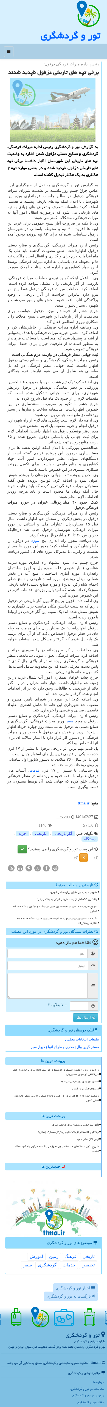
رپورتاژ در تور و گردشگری (88, 1395)
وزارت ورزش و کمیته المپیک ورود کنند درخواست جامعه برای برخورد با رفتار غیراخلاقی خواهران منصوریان (56, 1072)
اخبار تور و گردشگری (73, 1288)
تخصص (88, 1265)
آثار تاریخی (63, 834)
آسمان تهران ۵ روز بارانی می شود (80, 1081)
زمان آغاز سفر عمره (88, 1139)
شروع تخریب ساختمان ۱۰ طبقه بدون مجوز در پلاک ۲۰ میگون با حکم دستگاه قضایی (55, 909)
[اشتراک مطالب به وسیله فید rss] (11, 868)
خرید (22, 834)
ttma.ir (83, 803)
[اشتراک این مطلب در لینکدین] (20, 868)
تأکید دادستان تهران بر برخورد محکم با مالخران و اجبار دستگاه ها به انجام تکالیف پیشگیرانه (57, 921)
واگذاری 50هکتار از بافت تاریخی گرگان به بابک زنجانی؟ (66, 899)
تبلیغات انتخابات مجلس (82, 1039)
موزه (35, 541)
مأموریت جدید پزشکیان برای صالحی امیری (73, 892)
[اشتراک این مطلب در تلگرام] (55, 868)
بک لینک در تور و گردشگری (87, 1389)
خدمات (69, 1265)
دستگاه (89, 839)
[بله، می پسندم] (22, 849)
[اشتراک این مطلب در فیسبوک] (46, 868)
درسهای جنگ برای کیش (85, 1088)
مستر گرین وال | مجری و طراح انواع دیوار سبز (65, 1047)
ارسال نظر (84, 1017)
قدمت (35, 770)
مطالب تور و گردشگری (90, 1402)
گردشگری (47, 1265)
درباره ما (98, 1382)
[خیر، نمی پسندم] (83, 857)
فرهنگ (70, 1256)
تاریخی (40, 834)
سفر (69, 721)
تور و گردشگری (70, 35)
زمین (53, 1256)
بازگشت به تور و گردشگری (69, 1296)
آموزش (36, 1256)
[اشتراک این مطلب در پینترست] (29, 868)
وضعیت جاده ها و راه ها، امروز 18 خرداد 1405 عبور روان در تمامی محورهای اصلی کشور (56, 1098)
